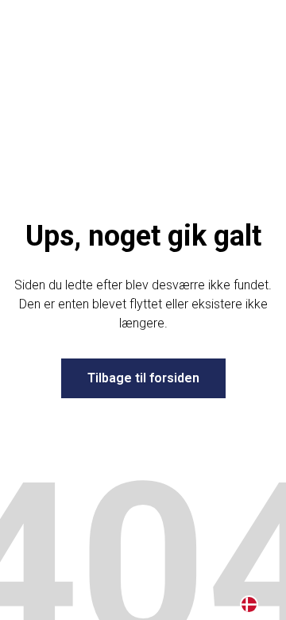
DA (249, 604)
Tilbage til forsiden (143, 378)
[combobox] (249, 604)
